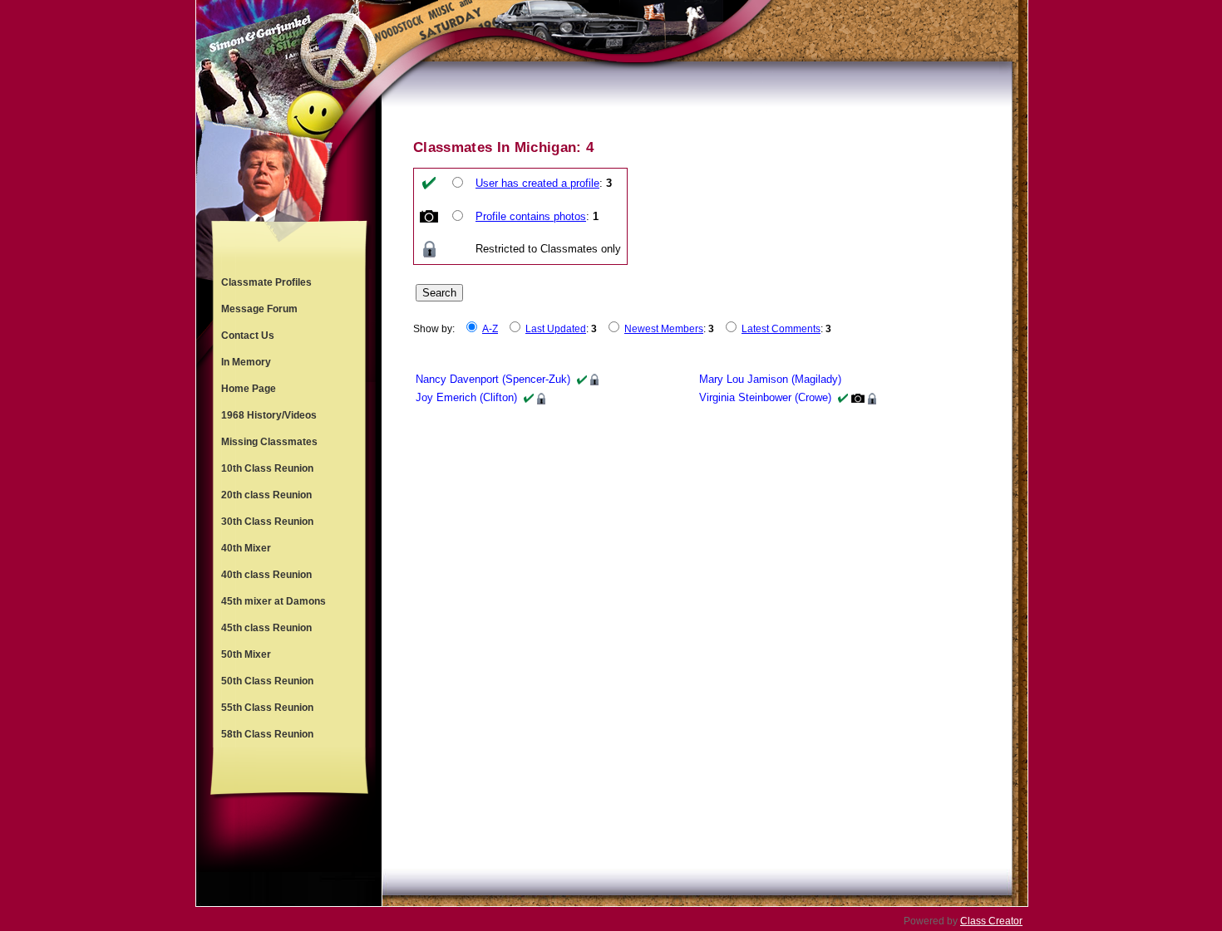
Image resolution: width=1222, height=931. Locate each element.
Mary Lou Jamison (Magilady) (770, 379)
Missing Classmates (269, 442)
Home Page (248, 388)
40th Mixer (246, 548)
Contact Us (247, 335)
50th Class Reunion (267, 681)
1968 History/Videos (269, 415)
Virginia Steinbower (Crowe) (765, 397)
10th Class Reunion (267, 468)
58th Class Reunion (267, 734)
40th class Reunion (266, 575)
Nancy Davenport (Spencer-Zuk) (493, 379)
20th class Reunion (266, 495)
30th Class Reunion (267, 521)
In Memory (246, 362)
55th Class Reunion (267, 707)
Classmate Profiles (266, 282)
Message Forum (259, 309)
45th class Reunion (266, 628)
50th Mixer (246, 654)
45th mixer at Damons (273, 601)
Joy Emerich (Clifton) (466, 397)
